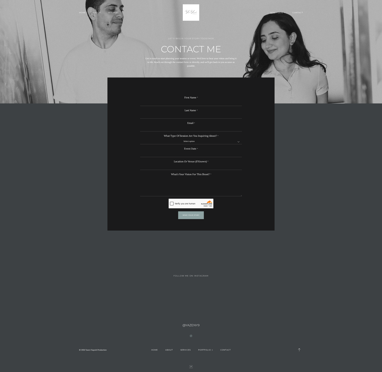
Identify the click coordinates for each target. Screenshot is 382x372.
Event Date (190, 148)
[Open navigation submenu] (284, 12)
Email (190, 123)
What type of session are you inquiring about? (190, 135)
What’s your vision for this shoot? (190, 174)
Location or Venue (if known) (190, 161)
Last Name (190, 110)
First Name (190, 97)
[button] (299, 350)
